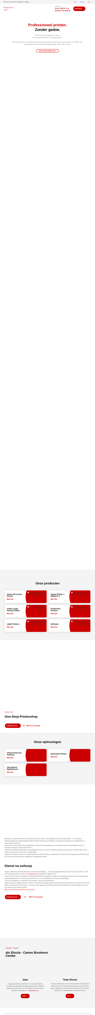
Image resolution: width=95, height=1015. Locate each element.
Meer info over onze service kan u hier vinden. (20, 889)
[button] (89, 8)
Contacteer (58, 6)
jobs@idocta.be (33, 990)
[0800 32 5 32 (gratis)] (24, 726)
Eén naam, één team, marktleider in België (16, 2)
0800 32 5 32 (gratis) (33, 725)
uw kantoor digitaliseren (12, 768)
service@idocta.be (31, 874)
